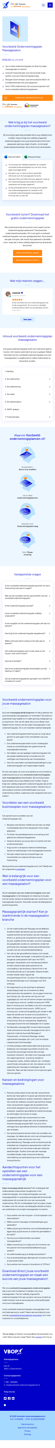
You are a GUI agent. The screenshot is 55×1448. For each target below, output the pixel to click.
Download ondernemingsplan (29, 98)
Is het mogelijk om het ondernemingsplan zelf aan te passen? (27, 624)
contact (38, 1337)
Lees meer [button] (16, 310)
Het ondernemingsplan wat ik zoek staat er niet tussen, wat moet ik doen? (25, 652)
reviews (26, 6)
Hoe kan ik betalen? (13, 661)
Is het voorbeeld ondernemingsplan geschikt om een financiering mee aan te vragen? (27, 586)
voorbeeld (20, 869)
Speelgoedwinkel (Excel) (27, 260)
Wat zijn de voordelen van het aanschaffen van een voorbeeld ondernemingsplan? (26, 596)
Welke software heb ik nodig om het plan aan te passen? (25, 642)
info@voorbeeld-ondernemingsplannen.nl (23, 1385)
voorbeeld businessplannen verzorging (25, 1315)
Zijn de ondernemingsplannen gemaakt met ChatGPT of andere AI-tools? (27, 679)
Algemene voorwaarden (27, 1427)
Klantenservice (27, 1424)
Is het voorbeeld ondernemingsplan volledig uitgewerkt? (23, 614)
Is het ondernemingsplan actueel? (19, 605)
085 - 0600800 (12, 1382)
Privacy (28, 1431)
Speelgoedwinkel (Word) (27, 253)
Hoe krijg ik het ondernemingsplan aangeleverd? (25, 633)
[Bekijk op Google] (8, 294)
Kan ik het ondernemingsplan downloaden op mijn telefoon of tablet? (26, 669)
